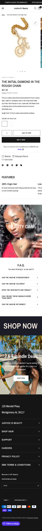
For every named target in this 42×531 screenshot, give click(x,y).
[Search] (35, 8)
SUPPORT (7, 439)
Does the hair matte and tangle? (16, 290)
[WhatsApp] (17, 165)
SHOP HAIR (8, 431)
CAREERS (7, 448)
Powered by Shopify (32, 518)
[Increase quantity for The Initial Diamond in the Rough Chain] (10, 133)
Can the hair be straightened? (15, 277)
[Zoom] (35, 22)
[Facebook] (3, 165)
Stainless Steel (10, 124)
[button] (21, 378)
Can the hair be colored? (13, 283)
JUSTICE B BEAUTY (12, 423)
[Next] (25, 71)
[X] (8, 165)
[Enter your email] (38, 485)
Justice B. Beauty (21, 8)
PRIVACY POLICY (11, 456)
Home (3, 15)
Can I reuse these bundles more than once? (16, 297)
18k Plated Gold (4, 124)
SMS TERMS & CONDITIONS (16, 464)
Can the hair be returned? (14, 304)
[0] (38, 8)
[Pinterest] (12, 165)
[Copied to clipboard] (21, 165)
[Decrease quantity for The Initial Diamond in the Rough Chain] (3, 133)
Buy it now (21, 140)
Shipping (4, 93)
